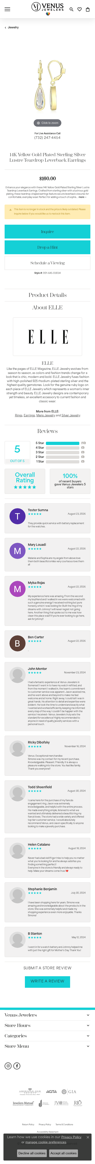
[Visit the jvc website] (61, 1103)
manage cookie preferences (45, 1142)
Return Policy (28, 1125)
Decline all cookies (31, 1153)
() (83, 443)
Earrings (29, 415)
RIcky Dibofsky (39, 742)
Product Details (48, 295)
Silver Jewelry (71, 415)
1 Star (40, 461)
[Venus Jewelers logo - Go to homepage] (47, 9)
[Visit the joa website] (44, 1103)
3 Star (40, 452)
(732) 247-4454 (47, 138)
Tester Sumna (38, 510)
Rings (18, 415)
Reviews (47, 431)
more (82, 197)
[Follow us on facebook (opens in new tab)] (16, 1066)
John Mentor (37, 669)
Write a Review (47, 981)
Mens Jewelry (45, 415)
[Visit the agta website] (51, 1091)
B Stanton (35, 933)
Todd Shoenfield (40, 787)
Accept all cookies (63, 1153)
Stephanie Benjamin (42, 889)
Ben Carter (36, 637)
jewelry (13, 27)
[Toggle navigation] (7, 9)
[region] (47, 85)
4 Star (40, 448)
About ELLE (47, 307)
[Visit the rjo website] (77, 1103)
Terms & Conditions (64, 1125)
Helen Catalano (39, 844)
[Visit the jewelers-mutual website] (23, 1103)
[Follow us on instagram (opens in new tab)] (8, 1066)
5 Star (40, 443)
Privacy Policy (45, 1125)
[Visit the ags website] (30, 1091)
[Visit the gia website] (69, 1091)
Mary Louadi (37, 544)
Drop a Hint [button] (47, 247)
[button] (71, 9)
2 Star (40, 457)
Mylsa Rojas (36, 583)
